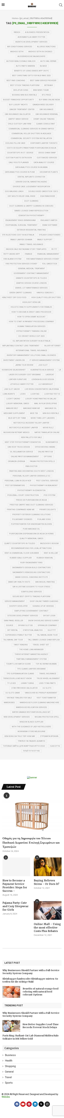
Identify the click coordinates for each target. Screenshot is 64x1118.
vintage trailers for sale (19, 698)
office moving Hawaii (45, 447)
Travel (8, 1077)
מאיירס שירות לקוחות (31, 751)
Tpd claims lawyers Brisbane (31, 669)
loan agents (9, 394)
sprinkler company (47, 625)
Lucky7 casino (13, 399)
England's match (49, 220)
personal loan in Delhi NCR (18, 481)
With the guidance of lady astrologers (31, 727)
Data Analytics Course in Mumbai (31, 167)
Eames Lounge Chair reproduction (31, 211)
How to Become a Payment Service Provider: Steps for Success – (14, 885)
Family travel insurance (31, 244)
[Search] (60, 5)
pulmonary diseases (22, 519)
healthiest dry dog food (14, 297)
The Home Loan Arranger (31, 649)
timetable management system (31, 659)
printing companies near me (20, 510)
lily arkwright (45, 384)
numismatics (52, 442)
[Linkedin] (35, 1104)
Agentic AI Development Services (31, 42)
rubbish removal (45, 558)
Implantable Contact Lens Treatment (20, 346)
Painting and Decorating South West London (31, 471)
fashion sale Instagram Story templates (26, 249)
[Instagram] (47, 1104)
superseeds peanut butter (18, 635)
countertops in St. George (20, 153)
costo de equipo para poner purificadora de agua (31, 148)
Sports (9, 1082)
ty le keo (11, 683)
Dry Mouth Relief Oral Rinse (21, 196)
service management (15, 601)
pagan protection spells (42, 461)
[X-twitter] (41, 1104)
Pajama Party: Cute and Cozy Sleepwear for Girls (15, 906)
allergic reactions (46, 47)
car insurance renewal (46, 114)
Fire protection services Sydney (21, 264)
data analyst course (44, 162)
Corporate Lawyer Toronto (43, 143)
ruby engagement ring (31, 563)
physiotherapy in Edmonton (31, 490)
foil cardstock (49, 264)
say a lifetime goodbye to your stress (31, 587)
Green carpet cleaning (20, 293)
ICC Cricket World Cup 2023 (31, 336)
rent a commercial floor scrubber (22, 553)
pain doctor (31, 466)
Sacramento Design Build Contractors (31, 568)
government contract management (31, 273)
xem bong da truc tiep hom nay (19, 736)
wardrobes (9, 702)
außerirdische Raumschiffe (31, 56)
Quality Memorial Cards (31, 538)
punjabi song (44, 519)
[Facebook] (17, 1104)
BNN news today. (41, 90)
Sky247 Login (49, 616)
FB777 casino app (11, 254)
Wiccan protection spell (47, 717)
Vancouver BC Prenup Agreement (41, 693)
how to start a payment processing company (31, 322)
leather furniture (18, 379)
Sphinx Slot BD (25, 625)
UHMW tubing (27, 683)
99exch (17, 32)
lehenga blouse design (43, 379)
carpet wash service (18, 119)
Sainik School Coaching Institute (31, 577)
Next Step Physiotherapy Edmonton (23, 442)
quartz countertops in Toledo (19, 543)
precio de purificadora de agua (31, 500)
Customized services (47, 158)
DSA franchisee (47, 196)
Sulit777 (52, 630)
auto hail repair (48, 61)
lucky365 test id (52, 394)
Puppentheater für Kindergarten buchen (31, 524)
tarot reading (21, 645)
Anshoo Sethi (16, 52)
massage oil (51, 408)
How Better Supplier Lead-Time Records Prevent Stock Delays (41, 1026)
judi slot (43, 365)
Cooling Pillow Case (15, 143)
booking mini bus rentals (24, 95)
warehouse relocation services (31, 707)
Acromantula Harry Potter (31, 37)
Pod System (49, 495)
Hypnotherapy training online (31, 331)
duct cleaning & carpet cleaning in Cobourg (31, 206)
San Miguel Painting (45, 582)
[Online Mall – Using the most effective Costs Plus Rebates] (48, 910)
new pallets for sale (31, 437)
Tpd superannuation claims (20, 674)
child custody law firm (19, 124)
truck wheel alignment (48, 678)
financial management (48, 254)
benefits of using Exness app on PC (31, 71)
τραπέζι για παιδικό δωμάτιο (31, 741)
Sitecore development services (22, 616)
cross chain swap (47, 153)
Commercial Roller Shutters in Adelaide (31, 134)
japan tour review (24, 365)
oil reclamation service (21, 452)
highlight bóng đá (31, 302)
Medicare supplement (14, 413)
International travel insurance (31, 350)
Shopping (10, 1066)
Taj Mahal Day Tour (13, 640)
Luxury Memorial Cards (17, 403)
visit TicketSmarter (46, 698)
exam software (49, 225)
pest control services (47, 481)
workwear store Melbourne (31, 731)
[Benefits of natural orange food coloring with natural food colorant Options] (11, 992)
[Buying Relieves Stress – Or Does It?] (48, 866)
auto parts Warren (25, 66)
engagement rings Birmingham (20, 220)
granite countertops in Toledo (31, 278)
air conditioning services (19, 47)
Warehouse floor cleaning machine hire (39, 702)
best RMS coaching (16, 80)
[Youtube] (23, 1104)
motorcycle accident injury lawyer (31, 423)
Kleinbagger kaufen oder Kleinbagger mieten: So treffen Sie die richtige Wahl (30, 980)
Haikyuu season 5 (45, 293)
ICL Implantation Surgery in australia (31, 341)
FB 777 (54, 249)
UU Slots (47, 688)
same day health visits (19, 582)
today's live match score (18, 664)
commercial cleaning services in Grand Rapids (31, 129)
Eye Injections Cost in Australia (18, 235)
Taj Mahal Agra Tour (47, 635)
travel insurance (47, 674)
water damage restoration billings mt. (31, 712)
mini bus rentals (51, 413)
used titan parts (47, 683)
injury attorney (52, 346)
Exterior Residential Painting (31, 230)
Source (9, 625)
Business (10, 1055)
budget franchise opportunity (18, 100)
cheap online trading (43, 119)
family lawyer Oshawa (21, 240)
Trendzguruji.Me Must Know (17, 678)
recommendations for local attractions (31, 548)
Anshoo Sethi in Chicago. (40, 52)
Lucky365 (35, 394)
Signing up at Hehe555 (43, 606)
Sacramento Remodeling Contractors (31, 572)
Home (15, 18)
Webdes (6, 1097)
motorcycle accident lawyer (23, 428)
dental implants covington (31, 177)
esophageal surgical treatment (21, 225)
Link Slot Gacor (12, 389)
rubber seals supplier (21, 558)
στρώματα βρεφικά (49, 736)
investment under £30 (14, 360)
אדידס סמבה (55, 746)
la (60, 370)
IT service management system (45, 360)
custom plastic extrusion (19, 158)
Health (8, 1060)
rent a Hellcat (51, 553)
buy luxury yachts (18, 105)
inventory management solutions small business (31, 355)
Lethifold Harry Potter (21, 384)
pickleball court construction (23, 495)
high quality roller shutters (46, 297)
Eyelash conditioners (49, 235)
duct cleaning (31, 201)
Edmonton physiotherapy (31, 215)
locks (23, 394)
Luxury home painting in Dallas (40, 399)
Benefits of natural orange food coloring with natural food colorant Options (40, 991)
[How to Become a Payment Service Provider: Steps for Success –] (16, 866)
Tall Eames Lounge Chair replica (44, 640)
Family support (44, 240)
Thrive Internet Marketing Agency (31, 654)
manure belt (12, 408)
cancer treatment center (21, 109)
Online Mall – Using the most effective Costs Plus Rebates (47, 928)
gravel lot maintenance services (31, 288)
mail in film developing (45, 403)
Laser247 (50, 375)
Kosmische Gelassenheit (14, 370)
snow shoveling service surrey (43, 621)
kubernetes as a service (42, 370)
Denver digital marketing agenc (31, 182)
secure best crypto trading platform (31, 596)
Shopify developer (18, 606)
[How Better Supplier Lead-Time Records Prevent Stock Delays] (11, 1026)
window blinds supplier (31, 722)
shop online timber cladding (44, 601)
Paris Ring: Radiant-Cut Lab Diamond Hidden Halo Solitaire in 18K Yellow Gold (30, 1037)
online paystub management (25, 456)
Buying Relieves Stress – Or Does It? (46, 882)
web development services (17, 717)
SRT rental (12, 630)
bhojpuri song (20, 90)
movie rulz (48, 428)
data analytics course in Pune (20, 172)
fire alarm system (12, 259)
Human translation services (31, 326)
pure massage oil (31, 529)
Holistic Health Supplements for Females (31, 307)
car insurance (46, 109)
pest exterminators (15, 485)
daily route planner (19, 162)
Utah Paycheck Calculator (24, 688)
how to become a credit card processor (31, 312)
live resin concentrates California (42, 389)
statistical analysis (33, 630)
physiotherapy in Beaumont (44, 485)
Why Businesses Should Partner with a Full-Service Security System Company (30, 972)
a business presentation (37, 32)
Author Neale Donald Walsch (20, 61)
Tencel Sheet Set (41, 645)
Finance (28, 254)
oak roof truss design (19, 447)
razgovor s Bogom (49, 543)
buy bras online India (49, 100)
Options (48, 456)
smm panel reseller (13, 621)
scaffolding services (31, 592)
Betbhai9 (48, 85)
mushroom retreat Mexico (16, 432)
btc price (46, 95)
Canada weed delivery (43, 105)
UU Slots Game (12, 693)
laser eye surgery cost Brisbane (25, 375)
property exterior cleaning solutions (31, 514)
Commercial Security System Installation (31, 138)
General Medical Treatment (31, 268)
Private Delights (47, 510)
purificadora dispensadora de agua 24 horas (31, 534)
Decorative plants (49, 172)
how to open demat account (31, 317)
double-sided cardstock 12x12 (43, 191)
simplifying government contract (31, 611)
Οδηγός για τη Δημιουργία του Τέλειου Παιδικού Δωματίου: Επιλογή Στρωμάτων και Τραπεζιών (31, 842)
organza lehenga (16, 461)
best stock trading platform (24, 85)
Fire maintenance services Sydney (42, 259)
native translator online (46, 432)
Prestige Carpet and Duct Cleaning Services (31, 505)
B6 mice (43, 66)
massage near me (31, 408)
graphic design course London (31, 283)
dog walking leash (14, 191)
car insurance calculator (18, 114)
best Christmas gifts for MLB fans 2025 (31, 76)
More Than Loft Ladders (43, 418)
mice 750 (34, 413)
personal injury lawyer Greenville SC (31, 476)
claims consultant (45, 124)
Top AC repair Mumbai (46, 664)
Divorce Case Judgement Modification (31, 187)
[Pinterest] (29, 1104)
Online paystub (45, 452)
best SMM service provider (43, 80)
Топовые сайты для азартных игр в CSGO (24, 746)
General (9, 1071)
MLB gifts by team (17, 418)
